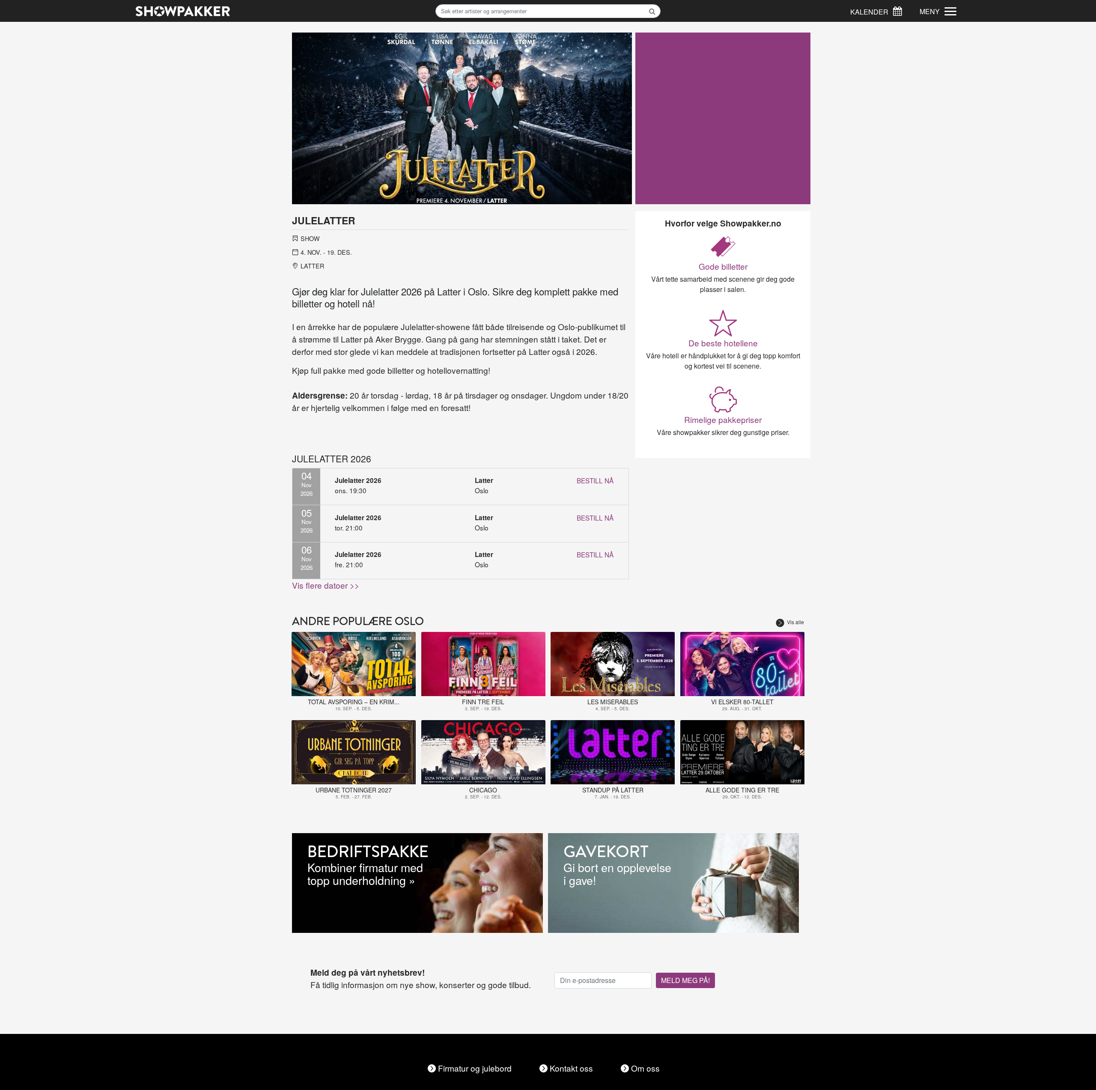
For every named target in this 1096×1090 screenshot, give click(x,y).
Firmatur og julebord (475, 1068)
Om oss (645, 1068)
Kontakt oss (571, 1068)
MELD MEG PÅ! (685, 980)
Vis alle (795, 621)
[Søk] (897, 10)
